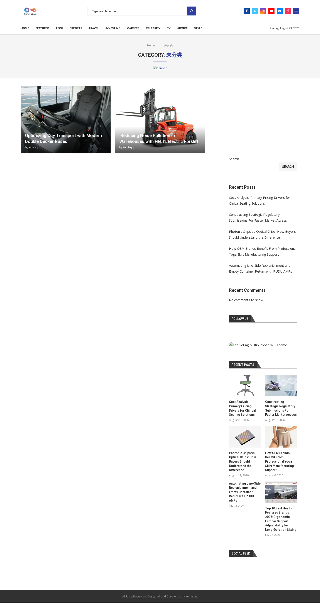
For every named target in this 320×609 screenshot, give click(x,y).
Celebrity (153, 28)
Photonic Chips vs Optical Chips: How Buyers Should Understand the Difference (242, 461)
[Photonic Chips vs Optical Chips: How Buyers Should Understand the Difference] (245, 437)
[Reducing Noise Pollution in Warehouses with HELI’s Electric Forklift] (160, 119)
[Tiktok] (288, 11)
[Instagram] (263, 11)
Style (198, 28)
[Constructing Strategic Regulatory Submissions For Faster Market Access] (281, 385)
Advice (182, 28)
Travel (94, 28)
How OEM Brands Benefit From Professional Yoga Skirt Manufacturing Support (279, 461)
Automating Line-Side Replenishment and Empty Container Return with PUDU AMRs (245, 492)
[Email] (280, 11)
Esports (76, 28)
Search (191, 11)
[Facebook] (247, 11)
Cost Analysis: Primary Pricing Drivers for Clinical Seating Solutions (242, 408)
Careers (133, 28)
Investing (113, 28)
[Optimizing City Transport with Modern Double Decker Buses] (66, 119)
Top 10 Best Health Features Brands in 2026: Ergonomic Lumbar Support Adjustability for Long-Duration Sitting (280, 519)
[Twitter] (255, 11)
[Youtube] (271, 11)
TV (169, 28)
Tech (59, 28)
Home (25, 28)
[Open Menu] (296, 11)
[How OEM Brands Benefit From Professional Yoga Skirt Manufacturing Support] (281, 437)
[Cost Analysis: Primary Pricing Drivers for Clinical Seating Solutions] (245, 385)
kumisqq (34, 147)
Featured (42, 28)
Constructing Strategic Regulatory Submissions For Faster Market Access (281, 408)
